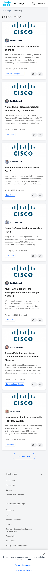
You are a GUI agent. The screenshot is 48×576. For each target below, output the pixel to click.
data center (10, 134)
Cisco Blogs (18, 3)
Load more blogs (24, 456)
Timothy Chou (16, 162)
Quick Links (11, 474)
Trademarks (10, 541)
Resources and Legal (15, 504)
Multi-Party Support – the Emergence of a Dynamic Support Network (22, 292)
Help (7, 515)
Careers (9, 490)
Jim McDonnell (16, 40)
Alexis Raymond (17, 347)
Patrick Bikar (15, 411)
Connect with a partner (15, 495)
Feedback (10, 510)
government (10, 444)
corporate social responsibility (14, 384)
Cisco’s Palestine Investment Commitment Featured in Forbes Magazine (22, 356)
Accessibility (10, 536)
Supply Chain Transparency (16, 545)
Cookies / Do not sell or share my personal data (19, 530)
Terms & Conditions (13, 520)
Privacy (9, 524)
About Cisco (10, 480)
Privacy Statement (23, 565)
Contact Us (10, 485)
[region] (24, 563)
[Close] (44, 553)
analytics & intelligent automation (14, 73)
